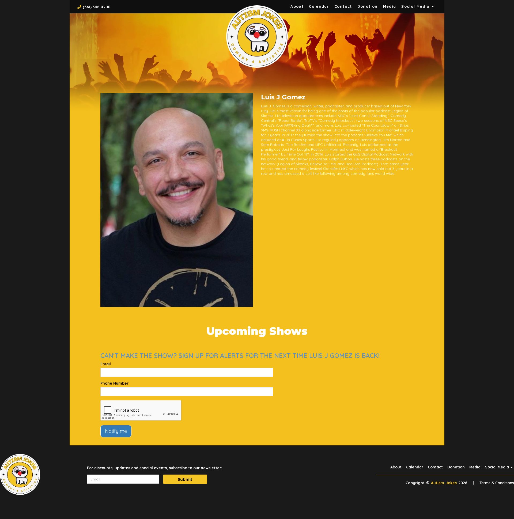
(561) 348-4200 (96, 7)
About (297, 6)
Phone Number (114, 383)
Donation (367, 6)
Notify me (116, 431)
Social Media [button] (416, 6)
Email (105, 364)
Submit (185, 479)
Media (389, 6)
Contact (343, 6)
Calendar (319, 6)
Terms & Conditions (496, 482)
